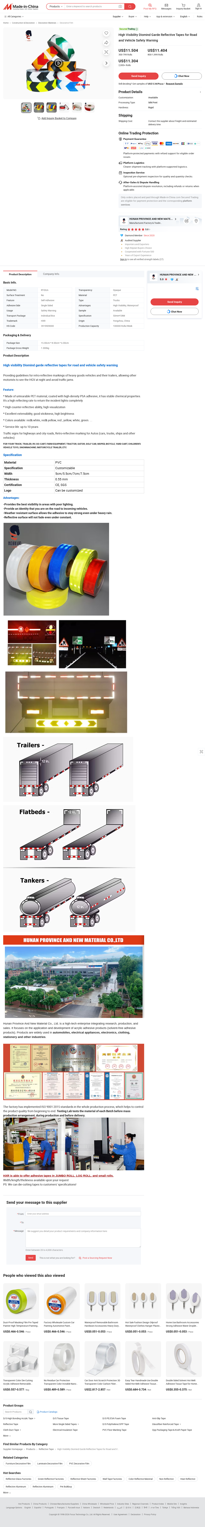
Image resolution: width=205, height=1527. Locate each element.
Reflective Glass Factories (18, 1478)
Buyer (131, 16)
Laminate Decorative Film (49, 1463)
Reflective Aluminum (16, 1486)
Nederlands (109, 1507)
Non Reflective (166, 1478)
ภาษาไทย (155, 1507)
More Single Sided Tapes (65, 1424)
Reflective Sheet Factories (83, 1478)
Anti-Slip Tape (159, 1418)
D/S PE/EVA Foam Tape (114, 1418)
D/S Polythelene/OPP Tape (115, 1424)
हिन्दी (145, 1507)
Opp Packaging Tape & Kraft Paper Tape (172, 1429)
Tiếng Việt (175, 1507)
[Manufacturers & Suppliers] (20, 6)
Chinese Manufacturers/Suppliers (64, 1503)
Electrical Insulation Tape (65, 1429)
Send (30, 1257)
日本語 (137, 1507)
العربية (119, 1507)
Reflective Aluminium (43, 1486)
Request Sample (174, 83)
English (28, 1507)
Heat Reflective (187, 1478)
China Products (40, 1503)
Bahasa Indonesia (191, 1507)
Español (37, 1507)
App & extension (164, 16)
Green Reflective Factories (51, 1478)
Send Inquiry (138, 76)
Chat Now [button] (183, 76)
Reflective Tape (10, 1424)
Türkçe (165, 1507)
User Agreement (120, 1514)
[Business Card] (197, 288)
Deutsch (96, 1507)
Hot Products (24, 1503)
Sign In (123, 259)
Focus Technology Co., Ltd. (81, 1514)
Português (49, 1507)
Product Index (158, 1503)
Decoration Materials (47, 22)
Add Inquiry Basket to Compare (58, 118)
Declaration (136, 1514)
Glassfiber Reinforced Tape (165, 1424)
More (6, 1492)
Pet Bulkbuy (66, 1486)
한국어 (128, 1507)
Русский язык (74, 1507)
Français (61, 1507)
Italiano (86, 1507)
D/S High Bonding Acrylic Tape (18, 1418)
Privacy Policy (150, 1514)
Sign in (198, 8)
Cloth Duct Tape (11, 1429)
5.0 (162, 279)
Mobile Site (172, 1503)
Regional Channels (140, 1503)
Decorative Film (66, 22)
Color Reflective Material (141, 1478)
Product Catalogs (48, 1411)
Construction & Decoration (23, 22)
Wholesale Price (107, 1503)
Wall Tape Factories (112, 1478)
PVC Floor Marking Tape (114, 1429)
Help (146, 16)
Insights (183, 1503)
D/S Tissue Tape (61, 1418)
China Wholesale (89, 1503)
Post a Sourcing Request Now (95, 1257)
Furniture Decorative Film (18, 1463)
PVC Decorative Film (79, 1463)
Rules (199, 16)
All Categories (14, 16)
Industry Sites (123, 1503)
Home (5, 22)
